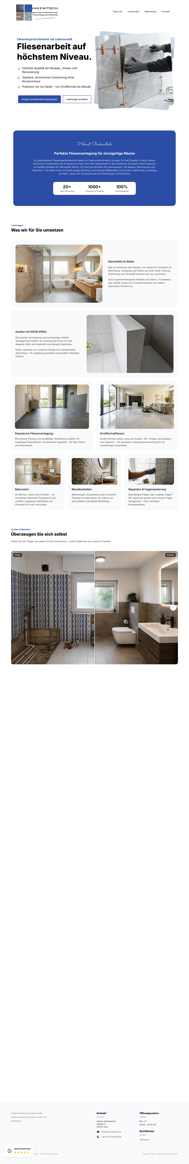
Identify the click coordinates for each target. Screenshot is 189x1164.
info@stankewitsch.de (111, 1132)
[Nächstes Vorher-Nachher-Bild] (173, 608)
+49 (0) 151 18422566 (111, 1137)
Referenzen (151, 11)
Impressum (145, 1139)
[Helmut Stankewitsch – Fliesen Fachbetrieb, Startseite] (37, 12)
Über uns (118, 11)
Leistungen (133, 11)
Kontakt (166, 11)
